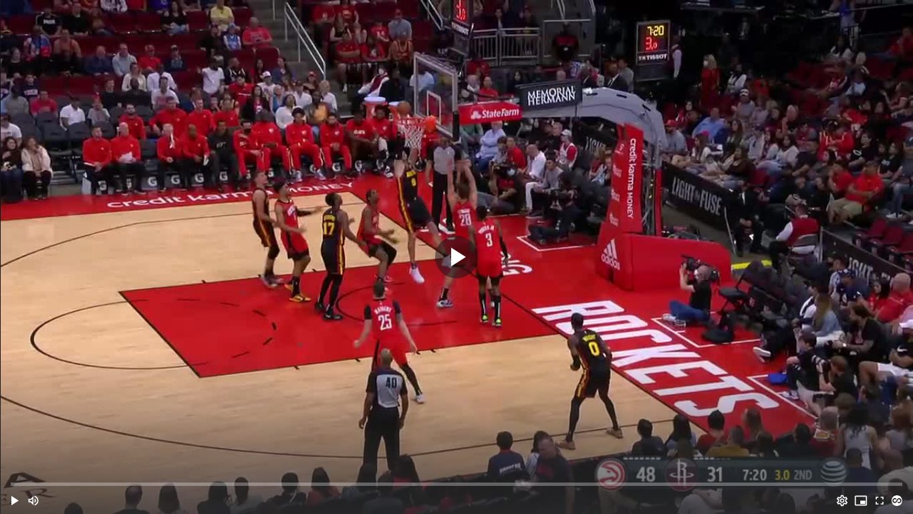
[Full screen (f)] (880, 501)
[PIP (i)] (861, 501)
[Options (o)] (842, 501)
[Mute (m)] (33, 501)
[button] (15, 501)
